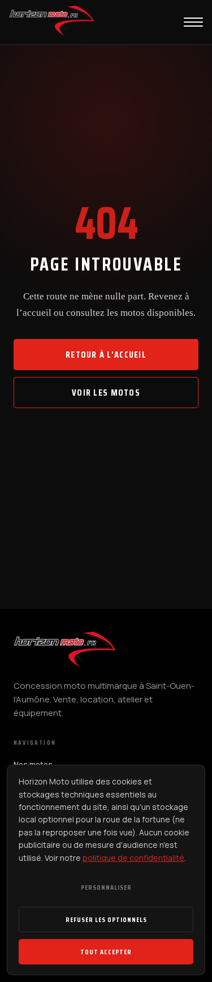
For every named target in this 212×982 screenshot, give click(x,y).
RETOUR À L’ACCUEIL (106, 355)
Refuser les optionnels (106, 919)
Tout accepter (106, 951)
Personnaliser (106, 887)
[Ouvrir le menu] (193, 22)
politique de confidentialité (133, 857)
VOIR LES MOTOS (106, 392)
